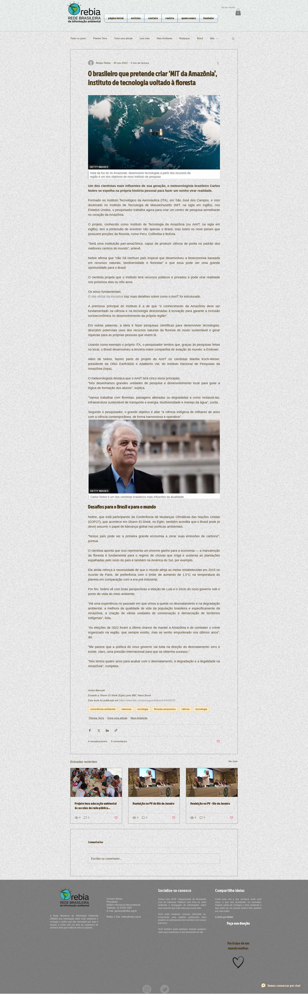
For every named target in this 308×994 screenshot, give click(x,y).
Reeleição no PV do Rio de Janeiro (153, 803)
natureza (126, 709)
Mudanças (184, 38)
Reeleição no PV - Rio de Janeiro (210, 803)
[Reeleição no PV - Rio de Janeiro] (212, 782)
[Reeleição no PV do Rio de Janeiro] (154, 782)
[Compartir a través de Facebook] (89, 730)
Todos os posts (78, 38)
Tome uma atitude (123, 38)
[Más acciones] (218, 63)
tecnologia (201, 709)
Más (212, 38)
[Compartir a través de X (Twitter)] (98, 730)
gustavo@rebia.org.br (126, 911)
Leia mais (145, 38)
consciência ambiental (102, 709)
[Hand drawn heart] (238, 962)
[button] (238, 12)
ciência (185, 709)
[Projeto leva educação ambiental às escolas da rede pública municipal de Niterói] (96, 782)
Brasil (200, 38)
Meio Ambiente (164, 38)
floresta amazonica (165, 709)
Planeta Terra (100, 38)
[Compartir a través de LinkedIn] (107, 730)
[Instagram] (146, 989)
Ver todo (233, 761)
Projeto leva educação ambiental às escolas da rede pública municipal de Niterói (96, 805)
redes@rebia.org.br (131, 916)
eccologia (142, 709)
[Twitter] (164, 989)
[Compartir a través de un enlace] (116, 730)
